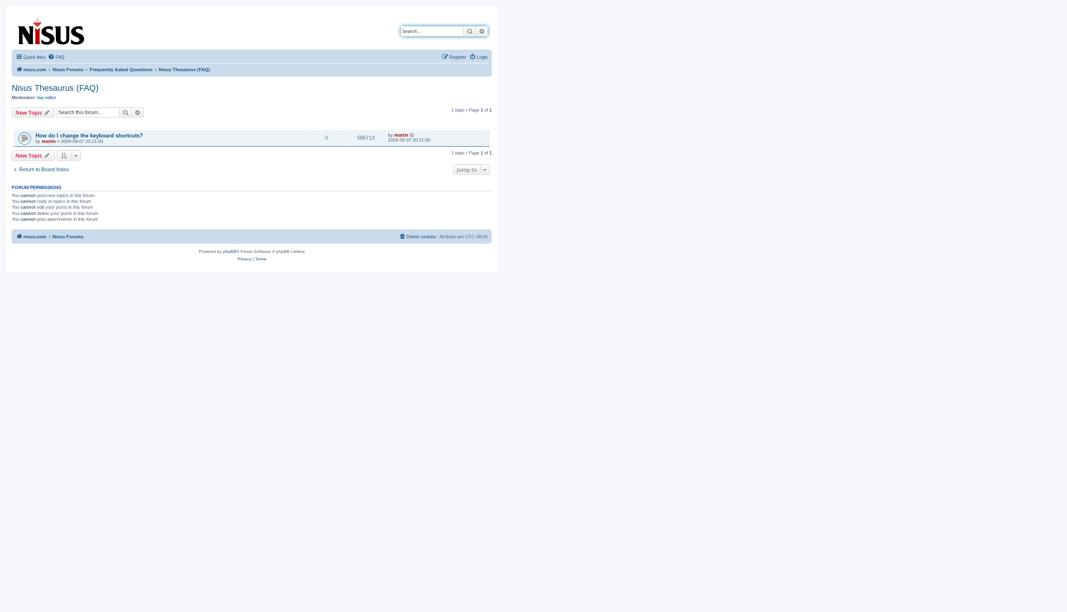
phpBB (229, 251)
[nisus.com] (52, 30)
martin (49, 141)
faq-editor (46, 97)
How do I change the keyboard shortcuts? (89, 135)
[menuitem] (56, 57)
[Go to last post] (412, 134)
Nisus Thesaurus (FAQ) (55, 87)
